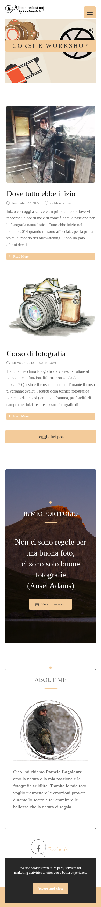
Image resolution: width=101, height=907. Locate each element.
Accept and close (50, 888)
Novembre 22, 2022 (26, 203)
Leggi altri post (50, 436)
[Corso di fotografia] (50, 51)
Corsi (52, 363)
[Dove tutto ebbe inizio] (50, 144)
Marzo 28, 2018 (23, 363)
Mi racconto (62, 203)
